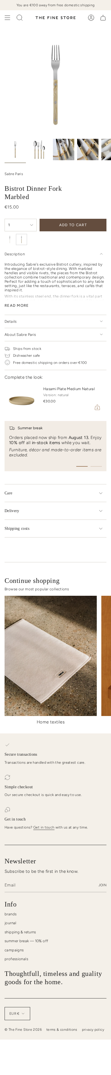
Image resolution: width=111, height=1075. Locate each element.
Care (8, 493)
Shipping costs (17, 528)
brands (11, 914)
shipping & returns (20, 932)
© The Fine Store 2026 (23, 1030)
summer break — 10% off (26, 941)
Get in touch (44, 827)
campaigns (14, 950)
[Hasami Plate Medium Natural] (22, 399)
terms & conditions (61, 1030)
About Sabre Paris (20, 334)
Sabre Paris (14, 174)
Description (15, 254)
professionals (16, 959)
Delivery (12, 511)
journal (11, 923)
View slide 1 (82, 466)
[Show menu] (7, 17)
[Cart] (103, 17)
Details (11, 321)
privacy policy (93, 1030)
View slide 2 (96, 466)
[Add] (97, 407)
